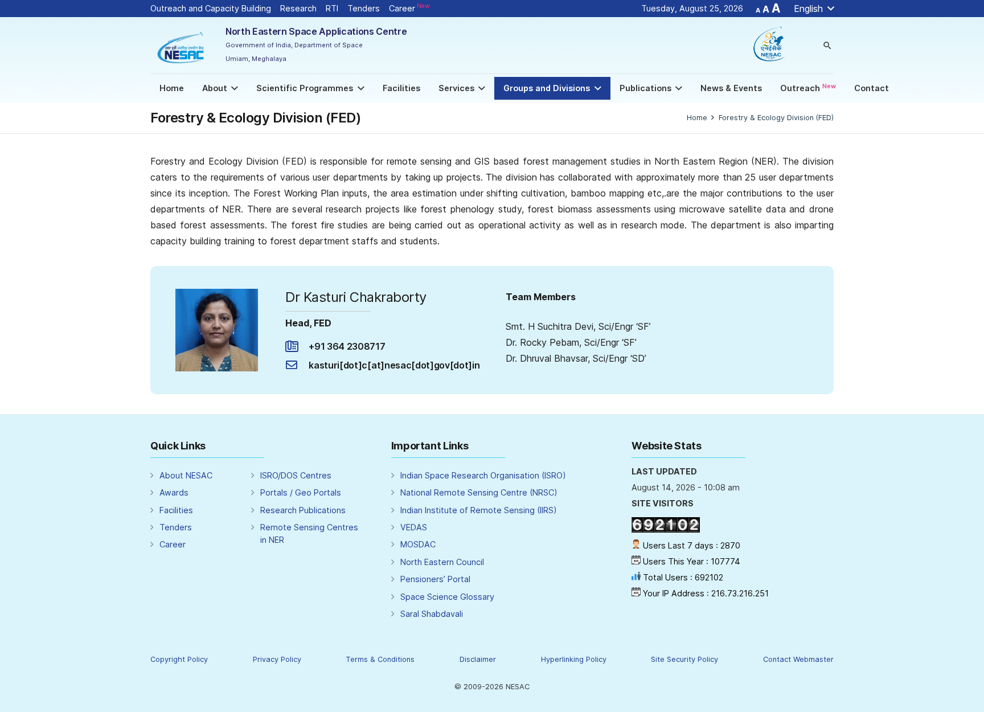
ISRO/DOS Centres (295, 475)
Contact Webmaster (798, 659)
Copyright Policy (179, 659)
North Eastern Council (442, 562)
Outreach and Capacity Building (210, 8)
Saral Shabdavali (431, 614)
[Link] (181, 45)
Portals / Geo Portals (300, 492)
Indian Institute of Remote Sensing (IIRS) (478, 510)
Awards (173, 492)
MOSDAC (418, 544)
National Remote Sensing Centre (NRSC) (478, 492)
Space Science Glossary (447, 596)
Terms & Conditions (380, 659)
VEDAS (413, 527)
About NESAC (185, 475)
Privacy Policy (277, 659)
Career (409, 8)
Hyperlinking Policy (573, 659)
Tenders (363, 8)
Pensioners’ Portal (435, 579)
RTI (332, 8)
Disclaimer (478, 659)
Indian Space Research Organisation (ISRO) (483, 475)
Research (298, 8)
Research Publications (303, 510)
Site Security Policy (684, 659)
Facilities (176, 510)
